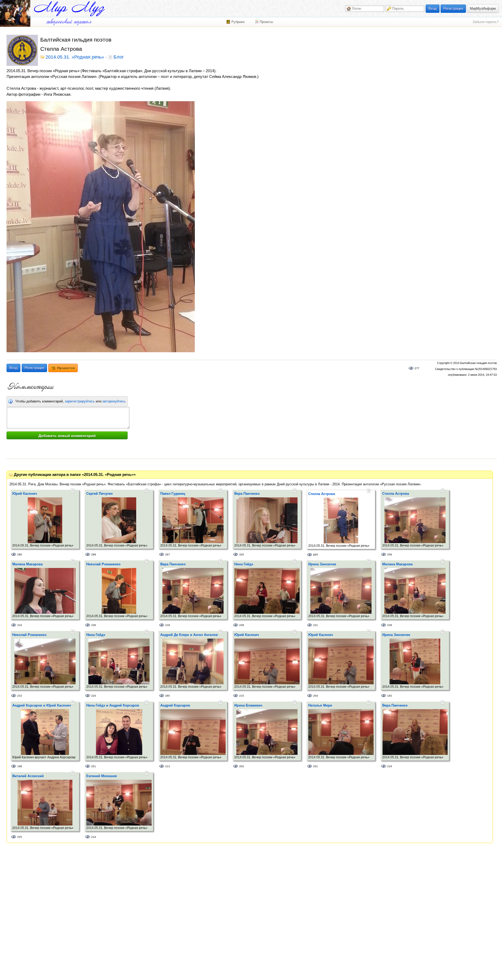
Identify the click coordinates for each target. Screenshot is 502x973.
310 (19, 625)
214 (93, 836)
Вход (433, 8)
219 (389, 766)
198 (19, 766)
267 (167, 554)
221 (315, 625)
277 (417, 368)
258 (389, 554)
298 (93, 554)
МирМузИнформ (483, 8)
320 (241, 554)
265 (167, 695)
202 (241, 766)
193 (389, 695)
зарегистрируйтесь (80, 401)
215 (241, 695)
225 (19, 836)
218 (167, 625)
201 (93, 766)
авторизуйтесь (114, 401)
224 (93, 695)
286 (19, 554)
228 (241, 625)
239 (389, 625)
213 (167, 766)
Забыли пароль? (485, 22)
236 (93, 625)
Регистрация (453, 8)
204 (315, 695)
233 (19, 695)
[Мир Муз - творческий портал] (69, 8)
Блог (118, 57)
